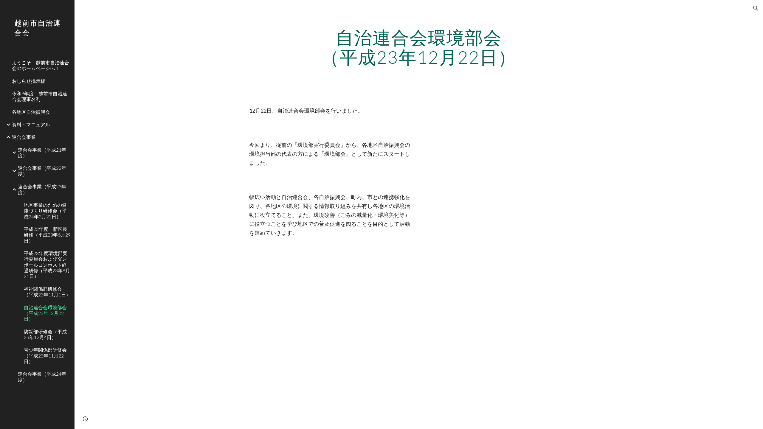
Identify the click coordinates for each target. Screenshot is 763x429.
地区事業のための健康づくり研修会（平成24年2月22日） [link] (45, 210)
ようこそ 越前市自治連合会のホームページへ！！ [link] (40, 65)
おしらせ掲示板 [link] (28, 81)
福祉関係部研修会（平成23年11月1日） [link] (47, 291)
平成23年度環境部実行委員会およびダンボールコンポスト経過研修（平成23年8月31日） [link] (47, 264)
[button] (756, 8)
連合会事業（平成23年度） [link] (42, 189)
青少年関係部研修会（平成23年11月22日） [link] (45, 355)
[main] (418, 47)
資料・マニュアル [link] (31, 124)
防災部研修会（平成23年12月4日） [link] (45, 334)
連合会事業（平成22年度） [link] (42, 170)
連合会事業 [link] (24, 137)
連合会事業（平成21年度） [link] (42, 152)
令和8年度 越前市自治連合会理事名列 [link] (39, 96)
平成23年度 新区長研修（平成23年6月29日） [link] (47, 234)
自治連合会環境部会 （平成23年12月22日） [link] (47, 313)
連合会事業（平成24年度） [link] (42, 376)
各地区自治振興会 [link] (31, 112)
